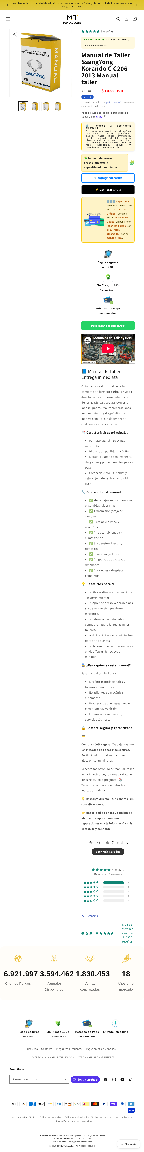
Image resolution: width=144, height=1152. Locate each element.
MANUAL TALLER (28, 1117)
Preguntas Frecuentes (69, 1049)
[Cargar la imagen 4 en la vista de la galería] (57, 106)
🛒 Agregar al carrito (108, 178)
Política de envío (123, 1117)
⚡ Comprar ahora (108, 189)
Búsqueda (32, 1049)
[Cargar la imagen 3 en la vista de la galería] (46, 106)
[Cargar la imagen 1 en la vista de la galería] (23, 106)
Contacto (46, 1049)
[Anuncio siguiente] (137, 5)
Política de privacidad (76, 1117)
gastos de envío (114, 102)
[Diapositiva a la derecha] (68, 106)
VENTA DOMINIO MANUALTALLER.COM (52, 1057)
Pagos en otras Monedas (101, 1049)
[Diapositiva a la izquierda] (13, 106)
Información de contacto (66, 1121)
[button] (8, 19)
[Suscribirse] (64, 1079)
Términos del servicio (101, 1117)
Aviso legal (87, 1121)
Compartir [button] (92, 915)
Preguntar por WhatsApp (108, 325)
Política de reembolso (51, 1117)
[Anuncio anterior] (7, 5)
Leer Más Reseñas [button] (108, 852)
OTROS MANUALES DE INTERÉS (96, 1057)
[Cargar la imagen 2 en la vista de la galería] (35, 106)
